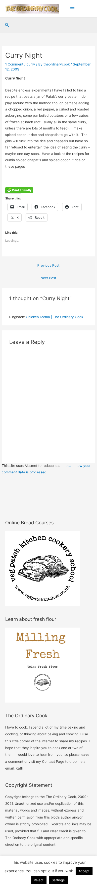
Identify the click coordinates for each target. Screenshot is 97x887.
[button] (7, 25)
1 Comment (14, 64)
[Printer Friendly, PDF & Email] (19, 190)
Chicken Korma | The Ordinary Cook (54, 317)
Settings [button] (58, 880)
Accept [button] (84, 871)
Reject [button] (39, 880)
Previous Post (48, 265)
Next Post (48, 278)
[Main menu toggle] (72, 8)
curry (31, 64)
